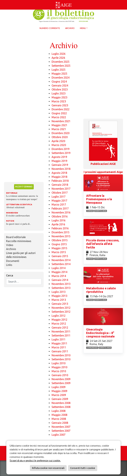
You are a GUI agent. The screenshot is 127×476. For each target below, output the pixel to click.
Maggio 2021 (59, 125)
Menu (83, 28)
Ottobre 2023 (60, 89)
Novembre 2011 (61, 331)
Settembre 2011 (61, 335)
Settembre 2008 (61, 406)
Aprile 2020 (58, 141)
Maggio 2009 (59, 391)
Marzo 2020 (59, 145)
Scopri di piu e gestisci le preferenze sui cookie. (35, 460)
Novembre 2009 (61, 379)
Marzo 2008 (59, 418)
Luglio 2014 (58, 268)
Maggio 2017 (59, 200)
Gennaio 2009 (60, 398)
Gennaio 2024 (60, 85)
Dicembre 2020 (60, 133)
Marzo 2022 (59, 117)
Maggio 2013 (59, 295)
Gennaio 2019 (60, 164)
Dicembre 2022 (60, 109)
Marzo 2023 (59, 101)
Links (9, 264)
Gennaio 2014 (60, 279)
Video (9, 245)
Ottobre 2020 (60, 137)
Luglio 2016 (58, 220)
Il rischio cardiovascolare (18, 215)
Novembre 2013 (61, 283)
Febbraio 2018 (60, 180)
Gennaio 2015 (60, 256)
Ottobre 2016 (60, 216)
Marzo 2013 (59, 299)
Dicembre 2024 (60, 77)
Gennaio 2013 (60, 303)
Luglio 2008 (58, 410)
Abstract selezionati (15, 207)
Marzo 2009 (59, 394)
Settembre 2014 (61, 264)
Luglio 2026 (58, 53)
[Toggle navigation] (2, 0)
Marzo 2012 (59, 323)
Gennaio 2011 (60, 351)
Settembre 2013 (61, 287)
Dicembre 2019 (60, 148)
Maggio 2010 (59, 367)
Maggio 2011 (59, 343)
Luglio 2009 (58, 387)
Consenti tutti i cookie (82, 468)
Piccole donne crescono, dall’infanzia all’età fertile (102, 244)
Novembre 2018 (61, 168)
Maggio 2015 (59, 248)
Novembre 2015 (61, 236)
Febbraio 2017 (60, 208)
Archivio (70, 28)
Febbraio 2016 (60, 228)
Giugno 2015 (59, 244)
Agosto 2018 (59, 172)
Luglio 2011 (58, 339)
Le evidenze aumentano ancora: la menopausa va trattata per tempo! (22, 197)
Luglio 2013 (58, 291)
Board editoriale (16, 237)
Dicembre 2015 (60, 232)
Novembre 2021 (61, 121)
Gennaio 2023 (60, 105)
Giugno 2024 (59, 81)
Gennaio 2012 (60, 327)
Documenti (12, 260)
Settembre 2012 (61, 311)
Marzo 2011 (59, 347)
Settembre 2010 (61, 359)
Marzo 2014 (59, 275)
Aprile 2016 (58, 224)
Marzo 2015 (59, 252)
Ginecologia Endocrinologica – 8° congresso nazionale (100, 333)
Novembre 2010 (61, 355)
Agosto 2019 (59, 156)
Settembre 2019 (61, 152)
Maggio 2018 (59, 176)
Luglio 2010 (58, 363)
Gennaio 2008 (60, 422)
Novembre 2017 (61, 188)
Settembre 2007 (61, 430)
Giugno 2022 (59, 113)
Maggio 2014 (59, 271)
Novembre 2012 (61, 307)
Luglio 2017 (58, 196)
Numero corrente (50, 28)
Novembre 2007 (61, 426)
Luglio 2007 (58, 434)
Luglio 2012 (58, 315)
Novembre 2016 (61, 212)
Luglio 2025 (58, 69)
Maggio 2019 (59, 160)
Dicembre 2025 (60, 61)
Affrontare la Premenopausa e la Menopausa (99, 199)
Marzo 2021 (59, 129)
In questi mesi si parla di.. (18, 223)
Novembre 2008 (61, 402)
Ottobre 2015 (60, 240)
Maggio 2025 (59, 73)
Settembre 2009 (61, 383)
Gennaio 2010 (60, 375)
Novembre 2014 (61, 260)
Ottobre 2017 (60, 192)
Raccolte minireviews (18, 241)
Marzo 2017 (59, 204)
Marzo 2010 (59, 371)
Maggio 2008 (59, 414)
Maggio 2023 (59, 97)
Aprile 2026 (58, 57)
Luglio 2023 (58, 93)
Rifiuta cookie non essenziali (48, 468)
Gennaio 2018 (60, 184)
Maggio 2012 (59, 319)
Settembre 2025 (61, 65)
